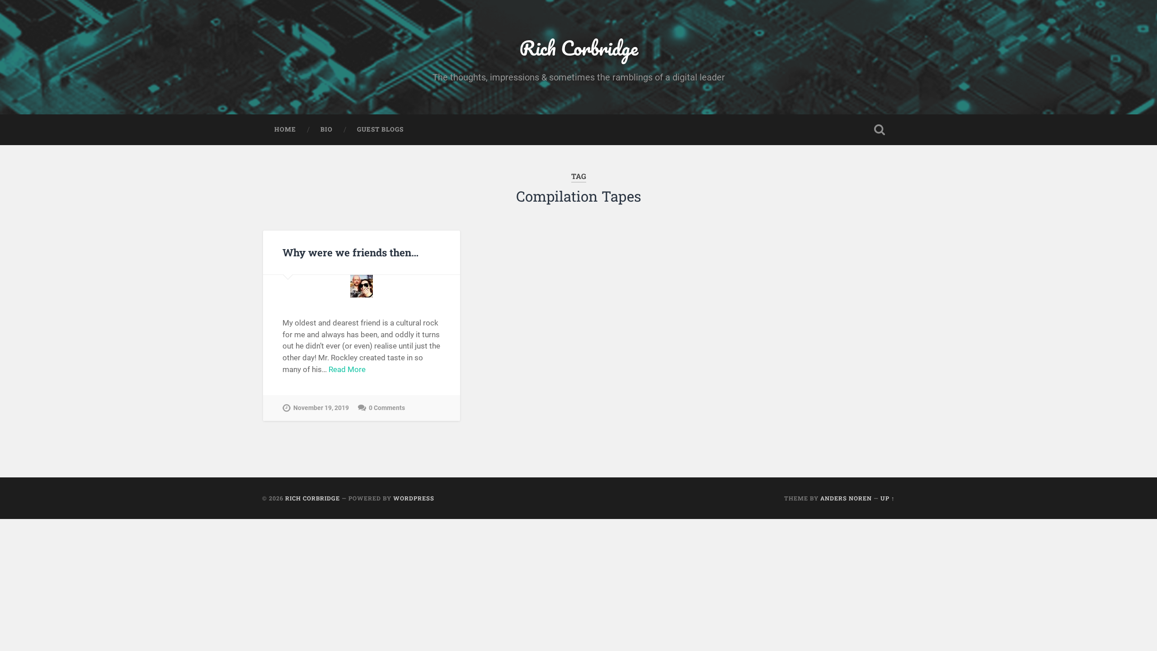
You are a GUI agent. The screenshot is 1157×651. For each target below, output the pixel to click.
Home (285, 129)
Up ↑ (887, 498)
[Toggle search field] (879, 129)
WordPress (413, 498)
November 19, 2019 (321, 408)
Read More (347, 369)
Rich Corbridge (578, 48)
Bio (326, 129)
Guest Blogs (380, 129)
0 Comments (387, 408)
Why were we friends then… (350, 252)
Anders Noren (846, 498)
